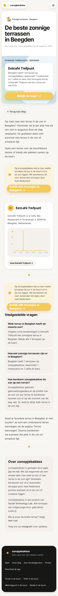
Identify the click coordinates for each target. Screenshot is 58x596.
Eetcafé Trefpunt (28, 208)
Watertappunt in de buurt (16, 585)
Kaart (7, 563)
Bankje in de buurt (38, 585)
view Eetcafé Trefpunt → (21, 263)
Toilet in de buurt (30, 579)
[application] (29, 242)
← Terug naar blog (16, 111)
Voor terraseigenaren (33, 563)
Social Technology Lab (20, 503)
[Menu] (53, 5)
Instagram (27, 526)
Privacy (48, 563)
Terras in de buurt (13, 579)
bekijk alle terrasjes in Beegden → (24, 188)
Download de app (12, 569)
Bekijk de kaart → (29, 96)
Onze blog (16, 563)
